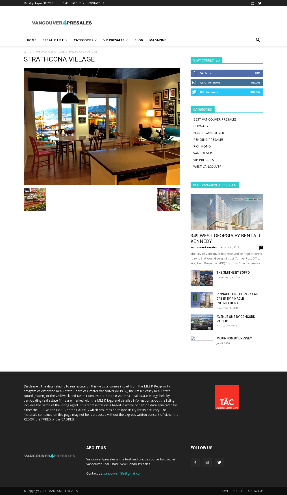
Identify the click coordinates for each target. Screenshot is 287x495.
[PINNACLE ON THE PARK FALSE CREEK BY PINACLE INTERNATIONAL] (202, 300)
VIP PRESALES (113, 40)
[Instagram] (252, 3)
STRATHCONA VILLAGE (50, 52)
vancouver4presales (204, 247)
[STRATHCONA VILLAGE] (102, 184)
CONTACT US (96, 3)
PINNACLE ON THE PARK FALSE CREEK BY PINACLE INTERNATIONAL (239, 298)
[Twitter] (260, 3)
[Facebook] (245, 3)
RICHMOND (202, 146)
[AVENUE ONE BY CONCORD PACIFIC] (202, 322)
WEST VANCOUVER (207, 166)
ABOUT (76, 3)
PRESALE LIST (53, 40)
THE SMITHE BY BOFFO (233, 272)
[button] (257, 40)
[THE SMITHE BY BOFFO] (202, 278)
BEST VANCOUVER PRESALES (215, 119)
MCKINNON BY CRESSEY (234, 338)
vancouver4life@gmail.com (123, 473)
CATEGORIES (83, 40)
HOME (64, 3)
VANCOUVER (202, 153)
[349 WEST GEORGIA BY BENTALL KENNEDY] (227, 212)
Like (257, 73)
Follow (255, 82)
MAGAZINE (157, 40)
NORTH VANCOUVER (208, 133)
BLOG (139, 40)
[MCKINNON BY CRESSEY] (202, 344)
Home (28, 52)
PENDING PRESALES (208, 139)
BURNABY (200, 126)
